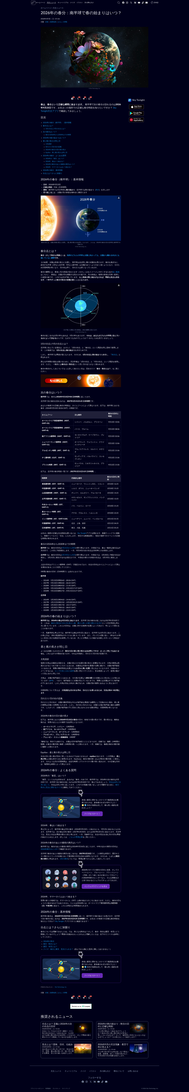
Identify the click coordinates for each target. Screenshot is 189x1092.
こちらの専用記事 (76, 837)
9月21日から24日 (68, 548)
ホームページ (46, 8)
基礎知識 (53, 22)
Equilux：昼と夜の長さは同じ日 (56, 152)
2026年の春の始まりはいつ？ (54, 138)
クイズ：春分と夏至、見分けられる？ (58, 949)
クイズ (83, 1071)
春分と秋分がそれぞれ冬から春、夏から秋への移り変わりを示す (76, 623)
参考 (51, 680)
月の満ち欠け (105, 1071)
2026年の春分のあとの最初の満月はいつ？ (60, 164)
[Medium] (135, 3)
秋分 (97, 190)
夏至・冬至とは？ (50, 946)
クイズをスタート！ (92, 814)
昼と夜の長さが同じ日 (51, 141)
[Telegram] (84, 99)
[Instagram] (127, 3)
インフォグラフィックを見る (95, 886)
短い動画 (115, 272)
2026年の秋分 (48, 941)
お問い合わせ (133, 1071)
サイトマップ (66, 1088)
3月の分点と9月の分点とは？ (56, 129)
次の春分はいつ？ (50, 132)
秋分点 (114, 355)
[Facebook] (123, 3)
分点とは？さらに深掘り (52, 173)
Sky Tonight (81, 533)
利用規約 (48, 1088)
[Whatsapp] (89, 99)
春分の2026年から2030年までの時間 (58, 135)
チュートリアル (71, 1071)
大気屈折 (49, 144)
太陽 (46, 22)
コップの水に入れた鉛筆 (64, 671)
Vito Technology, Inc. (95, 88)
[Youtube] (139, 3)
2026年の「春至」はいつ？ (55, 158)
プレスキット (56, 1088)
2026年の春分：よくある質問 (54, 156)
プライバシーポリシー (37, 1088)
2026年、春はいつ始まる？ (55, 161)
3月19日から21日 (68, 555)
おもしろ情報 (62, 22)
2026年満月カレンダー (50, 849)
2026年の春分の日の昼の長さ (56, 149)
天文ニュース (58, 8)
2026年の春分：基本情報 (53, 170)
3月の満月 (64, 859)
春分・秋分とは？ (50, 944)
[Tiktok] (143, 3)
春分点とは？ (48, 126)
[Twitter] (131, 3)
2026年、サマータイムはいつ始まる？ (59, 167)
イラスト (92, 1071)
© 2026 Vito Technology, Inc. (149, 1088)
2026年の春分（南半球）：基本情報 (57, 122)
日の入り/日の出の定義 (53, 147)
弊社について (119, 1071)
